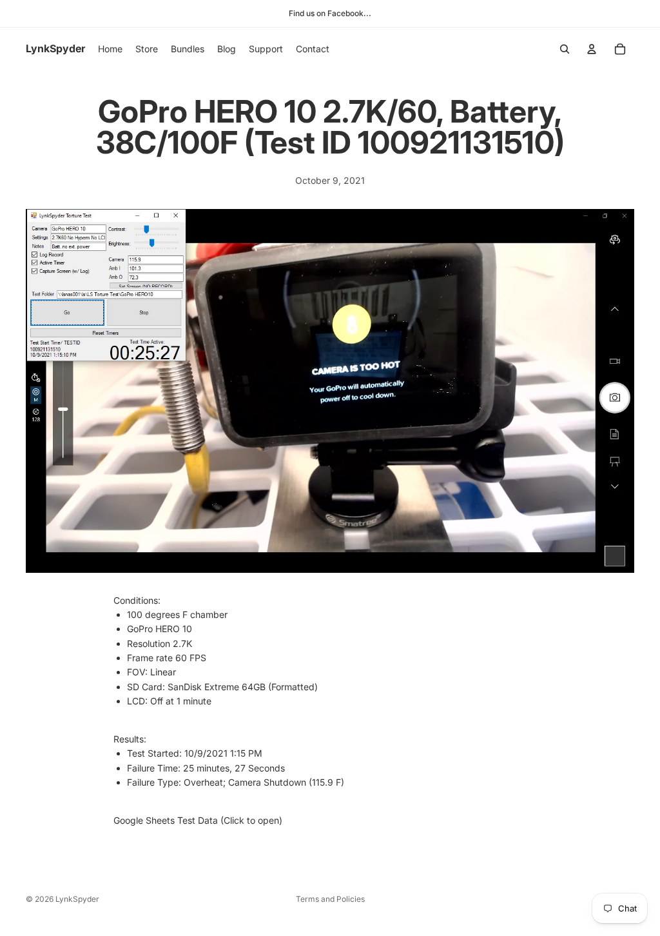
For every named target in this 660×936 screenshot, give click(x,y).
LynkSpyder (77, 899)
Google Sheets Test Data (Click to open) (197, 820)
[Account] (592, 49)
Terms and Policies (330, 899)
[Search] (564, 49)
